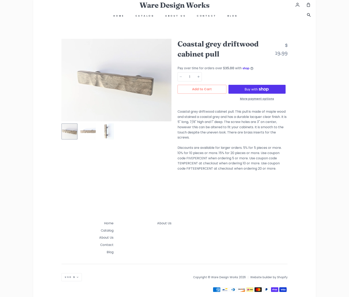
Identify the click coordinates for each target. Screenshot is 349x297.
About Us (175, 15)
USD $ (70, 277)
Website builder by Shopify (269, 277)
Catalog (145, 15)
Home (118, 15)
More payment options (257, 99)
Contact (207, 15)
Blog (232, 15)
